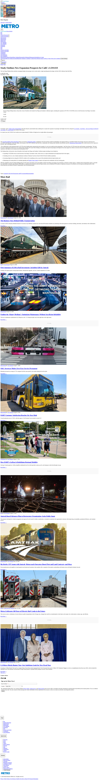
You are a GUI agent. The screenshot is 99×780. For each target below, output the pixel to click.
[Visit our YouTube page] (5, 678)
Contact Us (42, 58)
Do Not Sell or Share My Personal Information (28, 778)
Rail (1, 47)
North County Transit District (15, 128)
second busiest (11, 130)
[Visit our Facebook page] (1, 678)
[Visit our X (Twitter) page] (4, 678)
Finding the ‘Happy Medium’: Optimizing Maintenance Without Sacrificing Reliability (31, 314)
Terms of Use (9, 778)
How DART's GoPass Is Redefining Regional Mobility (19, 462)
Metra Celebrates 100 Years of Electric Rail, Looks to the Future (23, 611)
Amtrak (5, 173)
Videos (11, 57)
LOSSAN (12, 173)
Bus (1, 32)
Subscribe (3, 22)
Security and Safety (5, 50)
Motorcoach (3, 40)
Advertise (15, 58)
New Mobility (4, 42)
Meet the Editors (9, 58)
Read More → (4, 225)
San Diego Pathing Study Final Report (10, 141)
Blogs (8, 57)
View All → (3, 672)
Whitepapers (31, 57)
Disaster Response (4, 35)
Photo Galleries (16, 57)
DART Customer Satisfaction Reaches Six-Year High (19, 415)
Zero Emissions (4, 54)
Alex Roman (10, 217)
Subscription (3, 58)
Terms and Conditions (55, 58)
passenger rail (17, 173)
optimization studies (31, 141)
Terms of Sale (15, 778)
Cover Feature (6, 1)
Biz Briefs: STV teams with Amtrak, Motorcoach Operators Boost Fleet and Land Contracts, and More (36, 564)
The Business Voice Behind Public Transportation (18, 221)
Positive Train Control (33, 160)
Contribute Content (30, 58)
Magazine (3, 57)
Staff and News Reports (9, 608)
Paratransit (3, 45)
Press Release (37, 58)
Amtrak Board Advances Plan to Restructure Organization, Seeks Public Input (28, 516)
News (10, 1)
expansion (24, 173)
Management (3, 37)
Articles (13, 1)
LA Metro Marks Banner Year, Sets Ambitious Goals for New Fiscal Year (26, 665)
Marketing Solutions (21, 58)
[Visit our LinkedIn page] (2, 678)
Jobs (24, 57)
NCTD (8, 173)
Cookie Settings (64, 58)
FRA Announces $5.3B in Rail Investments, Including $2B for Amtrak (24, 267)
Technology (3, 52)
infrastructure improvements (75, 143)
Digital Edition (8, 22)
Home (2, 64)
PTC (21, 173)
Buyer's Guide (41, 57)
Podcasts (21, 57)
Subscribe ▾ (3, 4)
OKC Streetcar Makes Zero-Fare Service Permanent (19, 368)
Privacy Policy (48, 58)
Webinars (27, 57)
